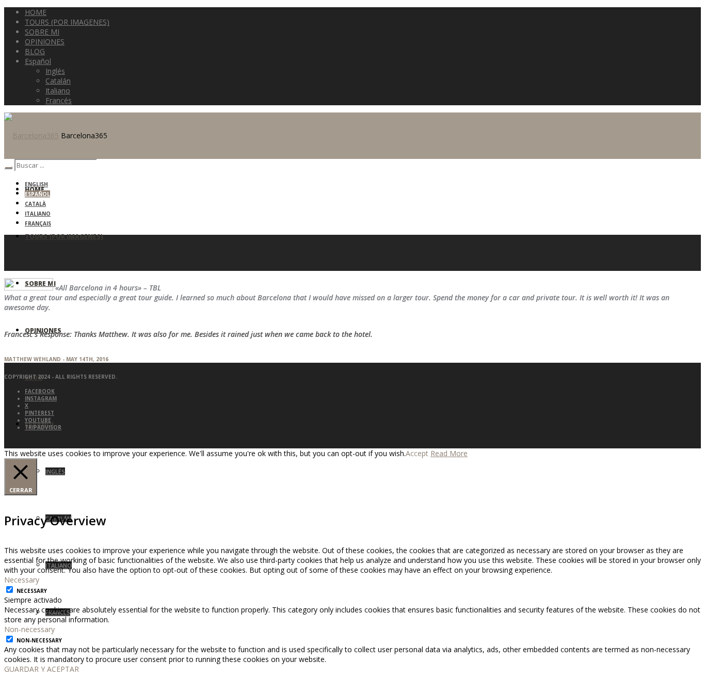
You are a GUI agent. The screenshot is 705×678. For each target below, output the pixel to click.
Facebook (40, 391)
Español (37, 194)
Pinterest (39, 412)
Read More (449, 453)
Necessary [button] (21, 580)
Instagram (41, 398)
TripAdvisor (43, 427)
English (36, 184)
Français (38, 223)
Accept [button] (417, 453)
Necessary (32, 590)
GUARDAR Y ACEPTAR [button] (41, 669)
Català (35, 203)
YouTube (38, 420)
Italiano (38, 213)
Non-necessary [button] (29, 629)
